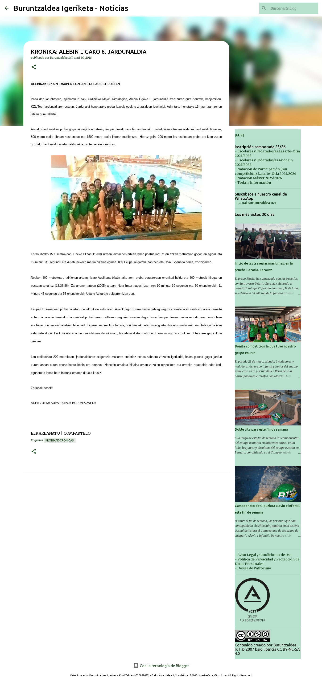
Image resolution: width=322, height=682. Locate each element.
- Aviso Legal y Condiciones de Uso (263, 555)
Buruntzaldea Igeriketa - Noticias (70, 8)
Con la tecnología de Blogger (164, 666)
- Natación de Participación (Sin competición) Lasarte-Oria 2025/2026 (265, 171)
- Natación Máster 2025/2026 (258, 178)
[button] (34, 67)
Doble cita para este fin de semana (261, 429)
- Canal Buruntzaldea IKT (256, 203)
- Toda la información (253, 182)
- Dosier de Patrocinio (253, 568)
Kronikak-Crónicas (59, 440)
